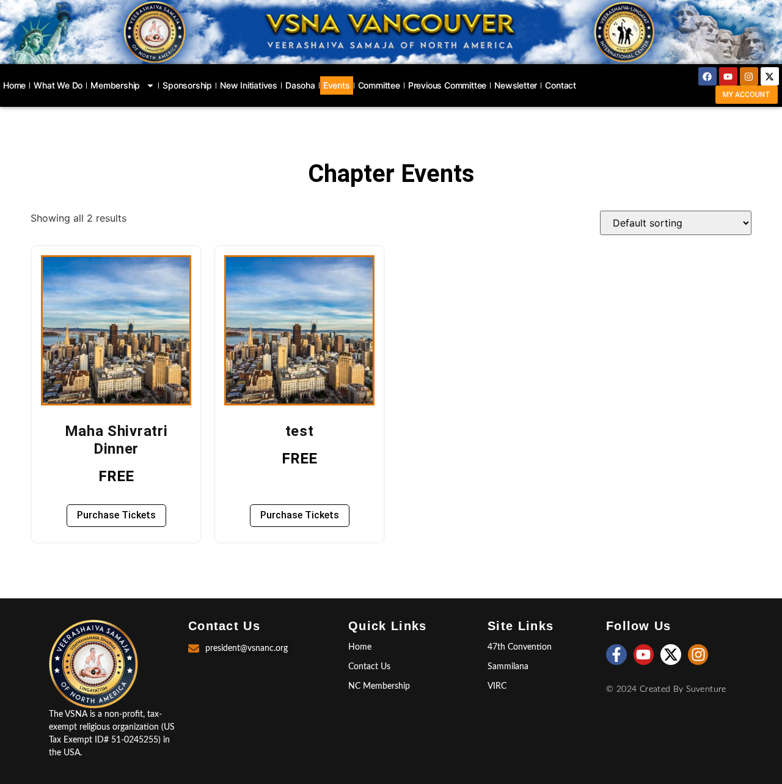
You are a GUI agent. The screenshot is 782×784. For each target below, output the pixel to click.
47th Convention (520, 647)
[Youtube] (728, 76)
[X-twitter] (770, 76)
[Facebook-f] (616, 654)
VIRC (497, 686)
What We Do (58, 85)
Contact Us (369, 666)
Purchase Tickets (116, 515)
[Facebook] (707, 76)
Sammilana (508, 666)
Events (336, 85)
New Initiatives (248, 85)
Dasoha (300, 85)
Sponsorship (187, 85)
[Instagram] (749, 76)
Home (14, 85)
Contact (560, 85)
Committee (379, 85)
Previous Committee (447, 85)
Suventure (706, 689)
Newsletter (515, 85)
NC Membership (379, 686)
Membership (115, 85)
